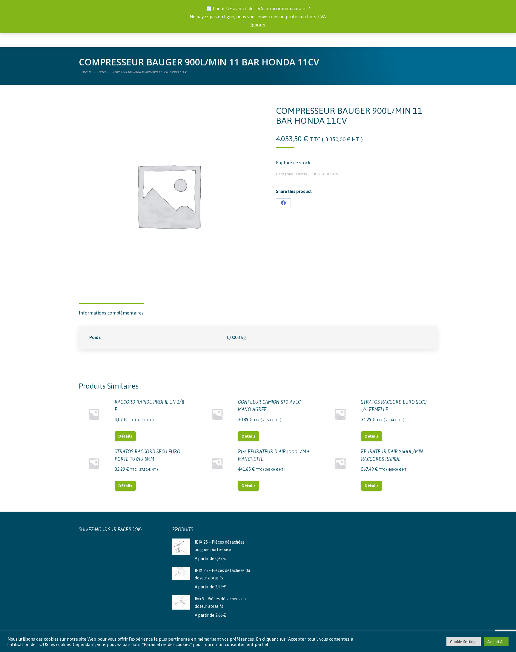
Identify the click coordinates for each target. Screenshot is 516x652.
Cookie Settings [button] (463, 641)
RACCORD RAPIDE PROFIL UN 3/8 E (149, 406)
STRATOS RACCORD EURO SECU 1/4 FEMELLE (394, 406)
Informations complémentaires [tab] (111, 312)
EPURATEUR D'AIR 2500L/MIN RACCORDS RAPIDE (392, 456)
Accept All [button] (496, 641)
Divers (301, 174)
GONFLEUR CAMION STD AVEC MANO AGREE (269, 406)
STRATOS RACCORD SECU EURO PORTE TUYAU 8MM (147, 456)
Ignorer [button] (258, 24)
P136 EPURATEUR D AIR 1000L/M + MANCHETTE (274, 456)
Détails (125, 436)
